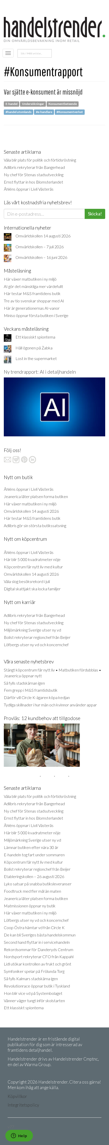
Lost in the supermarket (36, 358)
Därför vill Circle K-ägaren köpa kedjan (37, 697)
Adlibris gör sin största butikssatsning (35, 525)
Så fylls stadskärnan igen (24, 683)
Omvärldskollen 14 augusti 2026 (42, 235)
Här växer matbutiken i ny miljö (30, 279)
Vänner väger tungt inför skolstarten (34, 1000)
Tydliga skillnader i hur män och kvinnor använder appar (50, 704)
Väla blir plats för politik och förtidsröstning (40, 160)
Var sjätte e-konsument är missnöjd (43, 92)
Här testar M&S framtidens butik (32, 293)
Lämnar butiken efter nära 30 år (31, 847)
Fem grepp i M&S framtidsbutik (31, 690)
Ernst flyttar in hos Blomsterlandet (33, 181)
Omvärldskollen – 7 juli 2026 (39, 246)
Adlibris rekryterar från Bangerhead (34, 167)
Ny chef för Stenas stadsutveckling (33, 174)
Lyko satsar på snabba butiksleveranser (37, 883)
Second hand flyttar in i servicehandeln (37, 942)
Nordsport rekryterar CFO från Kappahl (39, 956)
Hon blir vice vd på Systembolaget (33, 993)
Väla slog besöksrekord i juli (27, 581)
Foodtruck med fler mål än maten (32, 891)
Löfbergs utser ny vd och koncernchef (36, 644)
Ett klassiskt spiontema (35, 336)
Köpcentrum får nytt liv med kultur (33, 566)
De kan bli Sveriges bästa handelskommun (40, 934)
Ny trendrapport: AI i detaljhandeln (40, 372)
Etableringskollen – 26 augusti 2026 (34, 876)
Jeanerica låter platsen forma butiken (36, 496)
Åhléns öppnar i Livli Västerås (28, 189)
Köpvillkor (17, 1096)
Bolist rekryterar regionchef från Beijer (37, 637)
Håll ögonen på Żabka (33, 347)
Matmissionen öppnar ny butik (30, 905)
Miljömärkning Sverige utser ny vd (32, 629)
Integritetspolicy (23, 1105)
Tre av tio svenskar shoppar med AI (34, 300)
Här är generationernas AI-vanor (32, 308)
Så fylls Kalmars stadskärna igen (31, 978)
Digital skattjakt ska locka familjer (32, 588)
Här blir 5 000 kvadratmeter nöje (32, 559)
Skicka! (95, 213)
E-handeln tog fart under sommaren (34, 854)
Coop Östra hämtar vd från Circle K (34, 927)
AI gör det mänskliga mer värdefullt (33, 286)
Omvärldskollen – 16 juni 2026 (41, 257)
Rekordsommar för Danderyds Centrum (38, 949)
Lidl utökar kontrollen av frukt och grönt (37, 963)
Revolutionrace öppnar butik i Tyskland (37, 985)
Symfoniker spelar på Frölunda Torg (34, 971)
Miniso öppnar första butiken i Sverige (36, 315)
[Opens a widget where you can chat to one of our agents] (19, 1136)
